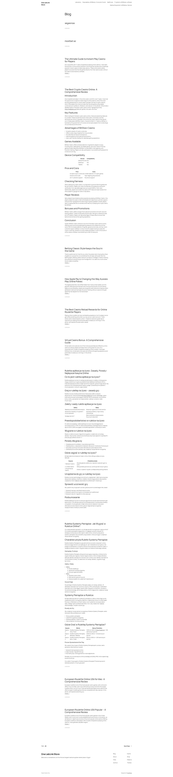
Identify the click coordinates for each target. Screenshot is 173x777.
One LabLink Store (50, 754)
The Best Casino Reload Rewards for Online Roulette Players (86, 310)
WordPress (129, 773)
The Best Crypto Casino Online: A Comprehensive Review (81, 90)
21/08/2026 (67, 28)
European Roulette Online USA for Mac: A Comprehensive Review (85, 680)
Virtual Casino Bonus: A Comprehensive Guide (84, 341)
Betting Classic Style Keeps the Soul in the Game (84, 249)
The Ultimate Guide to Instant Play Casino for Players (85, 60)
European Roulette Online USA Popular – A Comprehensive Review (85, 710)
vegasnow (70, 23)
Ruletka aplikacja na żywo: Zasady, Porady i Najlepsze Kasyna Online (86, 371)
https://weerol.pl (87, 395)
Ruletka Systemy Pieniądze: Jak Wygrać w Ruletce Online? (85, 524)
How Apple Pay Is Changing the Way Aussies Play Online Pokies (86, 280)
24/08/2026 (67, 76)
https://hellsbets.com (70, 109)
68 (45, 746)
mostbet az (70, 41)
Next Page (128, 746)
